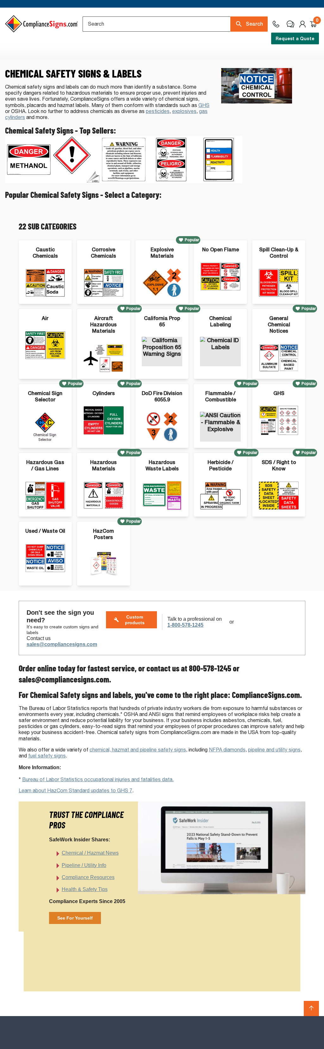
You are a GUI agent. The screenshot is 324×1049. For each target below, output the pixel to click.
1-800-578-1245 (185, 625)
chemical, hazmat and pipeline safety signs (138, 749)
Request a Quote (295, 38)
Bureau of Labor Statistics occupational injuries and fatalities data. (98, 779)
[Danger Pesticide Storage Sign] (171, 181)
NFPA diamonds (227, 749)
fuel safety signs (47, 755)
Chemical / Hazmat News (90, 853)
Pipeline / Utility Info (84, 865)
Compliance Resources (88, 877)
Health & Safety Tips (85, 889)
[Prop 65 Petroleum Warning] (123, 181)
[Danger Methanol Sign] (29, 181)
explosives (184, 111)
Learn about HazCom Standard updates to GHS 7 (75, 790)
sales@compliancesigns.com (62, 644)
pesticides (158, 111)
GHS (203, 105)
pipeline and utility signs (274, 749)
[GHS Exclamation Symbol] (76, 181)
